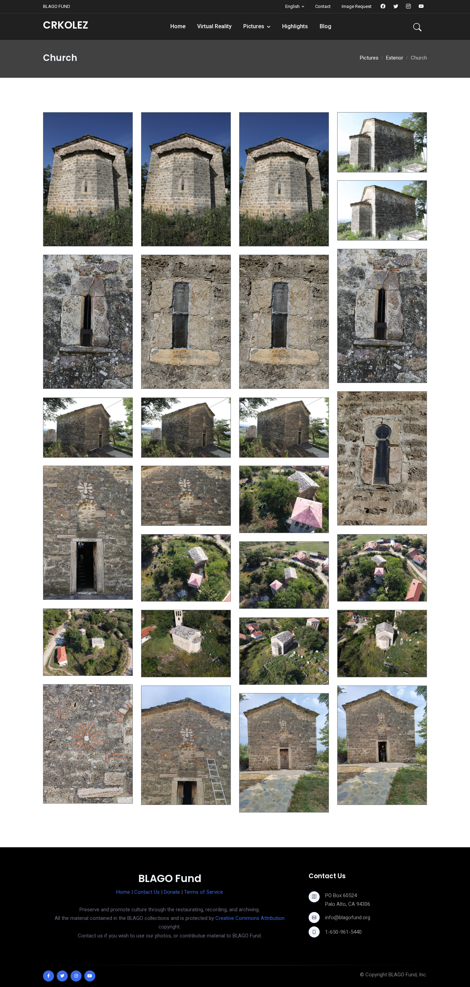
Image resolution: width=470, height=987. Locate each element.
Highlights (295, 26)
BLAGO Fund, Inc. (407, 975)
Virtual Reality (214, 26)
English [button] (292, 6)
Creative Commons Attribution (250, 918)
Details (58, 240)
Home (177, 26)
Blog (325, 26)
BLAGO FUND (56, 6)
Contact (323, 6)
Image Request (357, 6)
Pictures (253, 26)
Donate (172, 892)
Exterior (394, 58)
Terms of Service (203, 892)
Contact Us (147, 892)
